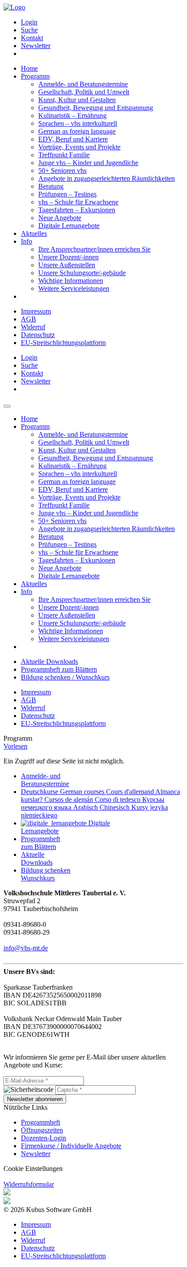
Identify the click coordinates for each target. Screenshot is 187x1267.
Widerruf (33, 327)
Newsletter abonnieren (35, 1099)
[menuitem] (102, 22)
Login (29, 22)
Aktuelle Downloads (49, 661)
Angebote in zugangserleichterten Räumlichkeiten (106, 178)
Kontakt (32, 37)
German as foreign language (77, 131)
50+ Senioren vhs (62, 170)
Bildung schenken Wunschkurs (45, 874)
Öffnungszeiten (42, 1130)
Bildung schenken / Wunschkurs (65, 677)
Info (26, 241)
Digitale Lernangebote (69, 225)
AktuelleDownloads (37, 858)
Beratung (50, 186)
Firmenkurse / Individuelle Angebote (71, 1146)
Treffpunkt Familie (64, 155)
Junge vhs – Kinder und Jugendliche (88, 162)
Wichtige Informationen (70, 280)
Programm (35, 76)
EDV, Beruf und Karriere (73, 139)
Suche (29, 30)
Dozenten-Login (43, 1138)
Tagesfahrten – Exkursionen (76, 210)
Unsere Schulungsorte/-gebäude (82, 272)
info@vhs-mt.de (25, 948)
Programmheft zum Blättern (59, 669)
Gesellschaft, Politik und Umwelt (83, 92)
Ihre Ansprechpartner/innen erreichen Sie (94, 249)
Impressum (36, 311)
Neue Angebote (59, 217)
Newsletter (35, 45)
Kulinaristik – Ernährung (72, 115)
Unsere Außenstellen (66, 265)
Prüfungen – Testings (67, 194)
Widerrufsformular (28, 1184)
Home (29, 68)
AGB (28, 319)
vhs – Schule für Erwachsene (78, 202)
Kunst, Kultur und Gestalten (77, 100)
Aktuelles (34, 233)
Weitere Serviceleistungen (73, 288)
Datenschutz (38, 334)
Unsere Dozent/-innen (68, 257)
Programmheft (40, 1122)
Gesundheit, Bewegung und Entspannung (95, 107)
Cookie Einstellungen (33, 1168)
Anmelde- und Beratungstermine (83, 84)
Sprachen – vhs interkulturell (77, 123)
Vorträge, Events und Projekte (79, 147)
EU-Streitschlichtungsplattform (63, 342)
